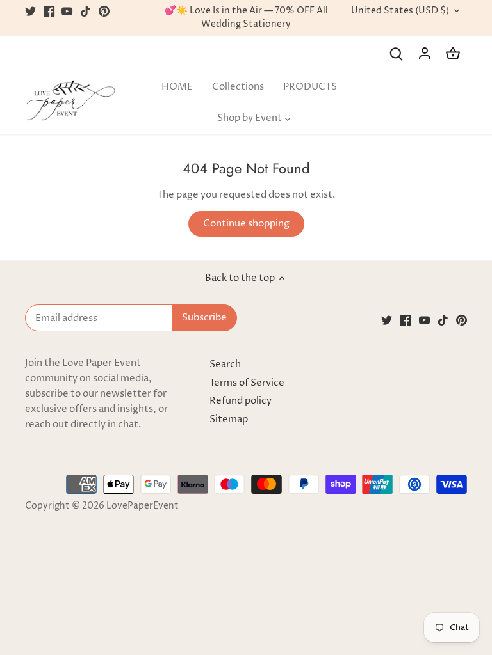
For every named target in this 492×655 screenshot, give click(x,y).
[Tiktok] (85, 11)
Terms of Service (246, 383)
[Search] (396, 53)
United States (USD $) (400, 11)
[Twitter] (30, 11)
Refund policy (240, 400)
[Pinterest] (104, 11)
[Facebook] (49, 11)
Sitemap (228, 419)
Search (225, 364)
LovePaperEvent (142, 506)
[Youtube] (67, 11)
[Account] (425, 53)
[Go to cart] (453, 53)
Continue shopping (246, 223)
